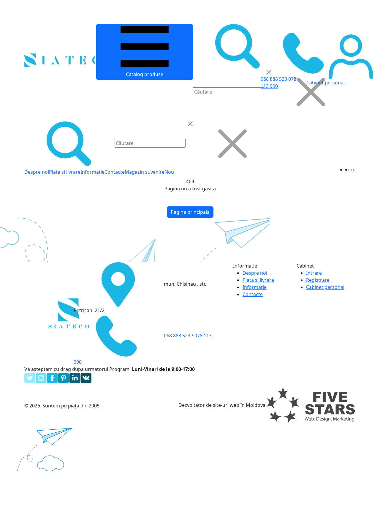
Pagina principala (190, 212)
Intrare (314, 273)
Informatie (92, 172)
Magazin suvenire (144, 172)
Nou (169, 172)
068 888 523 (177, 335)
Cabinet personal (325, 287)
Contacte (114, 172)
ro (348, 169)
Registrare (318, 280)
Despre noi (36, 172)
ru (353, 169)
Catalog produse (144, 74)
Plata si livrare (64, 172)
